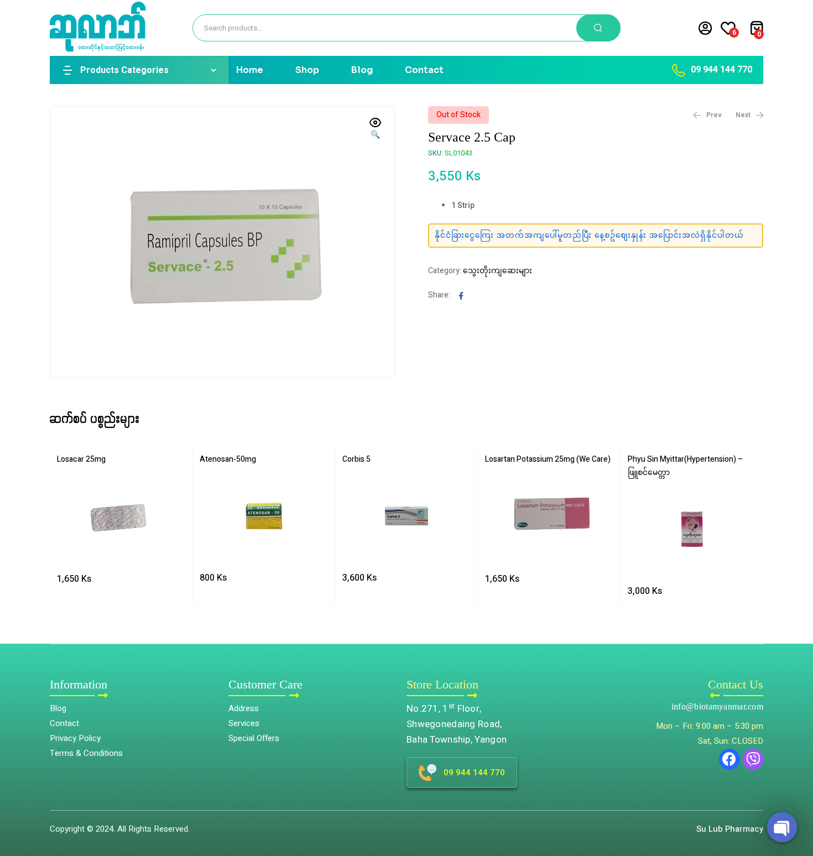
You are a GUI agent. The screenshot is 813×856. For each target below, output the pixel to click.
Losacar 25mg (81, 459)
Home (249, 70)
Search (598, 27)
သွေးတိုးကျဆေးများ (497, 270)
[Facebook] (729, 759)
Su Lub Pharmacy (729, 829)
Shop (307, 70)
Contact (424, 70)
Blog (362, 70)
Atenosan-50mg (228, 459)
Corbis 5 (356, 459)
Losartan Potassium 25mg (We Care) (548, 459)
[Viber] (753, 759)
